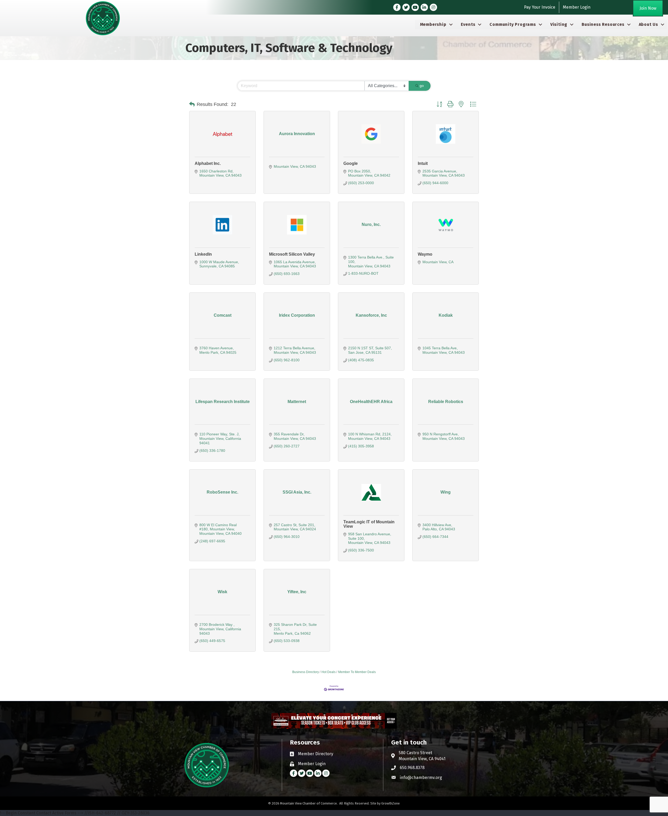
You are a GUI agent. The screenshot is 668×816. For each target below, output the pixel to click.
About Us (648, 24)
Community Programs (513, 24)
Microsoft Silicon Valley (292, 254)
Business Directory (305, 672)
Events (468, 24)
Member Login (577, 7)
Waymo (425, 254)
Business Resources (603, 24)
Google (350, 163)
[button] (192, 104)
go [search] (422, 85)
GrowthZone (390, 803)
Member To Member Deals (357, 672)
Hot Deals (328, 672)
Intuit (423, 163)
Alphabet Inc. (208, 163)
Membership (433, 24)
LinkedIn (203, 254)
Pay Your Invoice (539, 7)
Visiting (558, 24)
